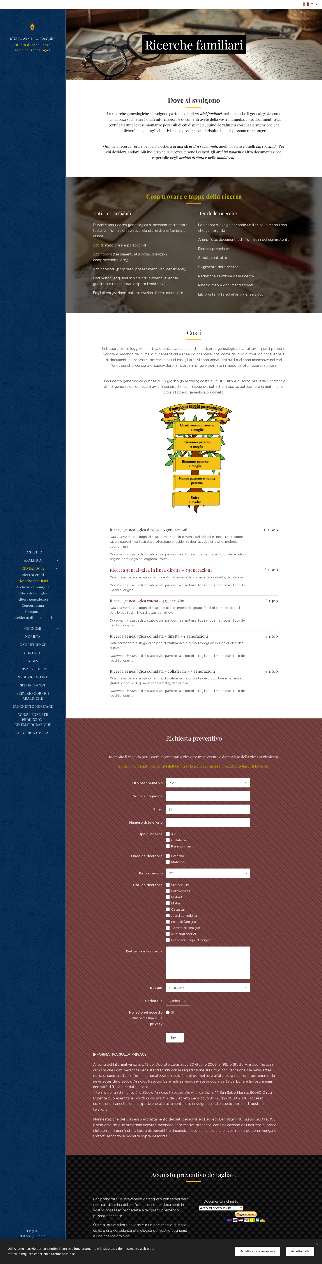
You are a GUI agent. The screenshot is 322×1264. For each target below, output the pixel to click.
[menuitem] (32, 552)
